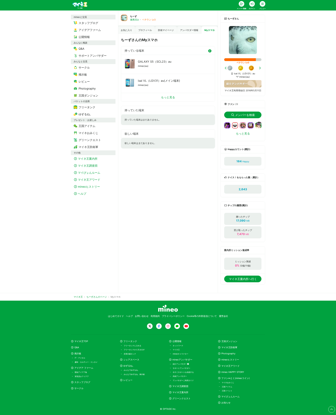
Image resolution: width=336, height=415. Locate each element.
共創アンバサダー (180, 376)
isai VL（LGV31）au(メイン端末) (159, 80)
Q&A (76, 347)
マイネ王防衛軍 (229, 347)
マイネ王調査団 (180, 386)
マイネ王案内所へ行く (243, 279)
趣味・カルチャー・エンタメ (86, 362)
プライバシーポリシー (173, 316)
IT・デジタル (80, 358)
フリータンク (130, 341)
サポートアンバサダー (181, 368)
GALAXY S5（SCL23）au (154, 61)
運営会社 (223, 316)
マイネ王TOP (81, 341)
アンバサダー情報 (189, 30)
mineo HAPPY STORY (232, 372)
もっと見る (168, 97)
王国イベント (227, 391)
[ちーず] (242, 40)
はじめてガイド (116, 316)
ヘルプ (129, 316)
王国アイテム (227, 387)
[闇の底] (236, 125)
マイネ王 (176, 350)
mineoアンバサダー (182, 359)
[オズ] (228, 125)
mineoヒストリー (230, 359)
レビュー (127, 380)
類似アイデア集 (81, 372)
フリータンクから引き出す (134, 350)
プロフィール (145, 30)
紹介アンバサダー (180, 364)
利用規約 (155, 316)
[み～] (252, 125)
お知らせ (225, 402)
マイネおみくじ (228, 382)
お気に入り (126, 30)
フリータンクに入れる (132, 346)
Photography (228, 353)
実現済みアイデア (82, 376)
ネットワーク (178, 346)
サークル (78, 388)
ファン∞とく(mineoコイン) (235, 378)
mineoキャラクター (180, 354)
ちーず (133, 16)
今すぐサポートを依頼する (183, 372)
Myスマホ (209, 30)
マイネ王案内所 (180, 392)
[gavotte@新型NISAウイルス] (258, 127)
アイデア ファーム (83, 368)
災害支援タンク (130, 354)
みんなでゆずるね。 (131, 370)
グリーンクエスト (181, 398)
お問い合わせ (142, 316)
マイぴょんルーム (230, 396)
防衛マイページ (166, 30)
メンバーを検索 (245, 115)
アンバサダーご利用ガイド (183, 380)
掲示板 (77, 353)
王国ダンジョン (229, 341)
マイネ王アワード (230, 366)
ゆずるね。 (129, 365)
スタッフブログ (82, 382)
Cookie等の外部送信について (202, 316)
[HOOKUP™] (244, 125)
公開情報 (176, 341)
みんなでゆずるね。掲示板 (134, 374)
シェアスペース (131, 359)
